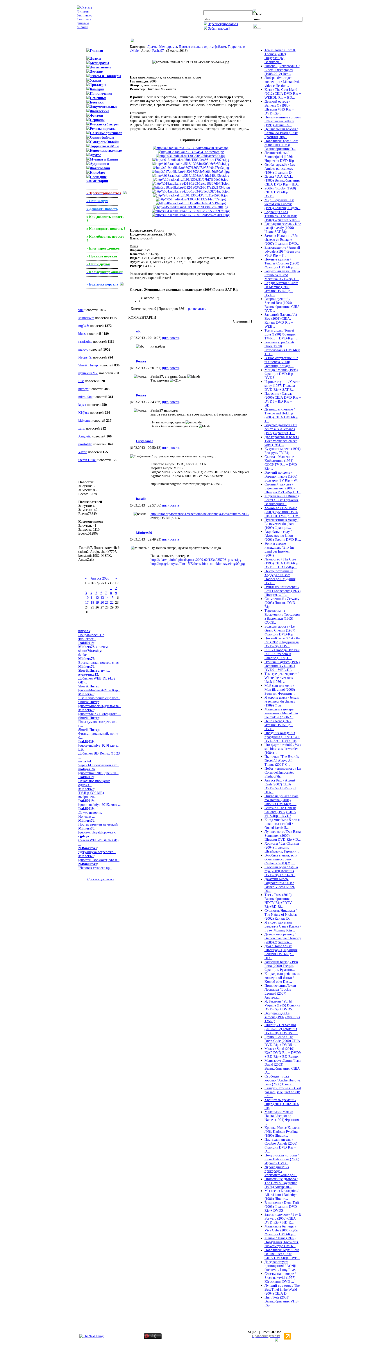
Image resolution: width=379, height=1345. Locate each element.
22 (112, 602)
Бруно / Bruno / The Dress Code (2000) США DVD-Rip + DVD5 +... (282, 1041)
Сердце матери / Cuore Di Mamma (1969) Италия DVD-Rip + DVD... (281, 289)
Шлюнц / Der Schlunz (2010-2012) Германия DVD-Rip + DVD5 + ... (281, 1029)
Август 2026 (100, 578)
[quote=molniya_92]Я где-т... (99, 745)
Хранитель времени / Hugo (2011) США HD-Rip (282, 1104)
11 (92, 597)
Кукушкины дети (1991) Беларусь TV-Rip (282, 451)
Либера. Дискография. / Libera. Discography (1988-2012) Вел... (282, 70)
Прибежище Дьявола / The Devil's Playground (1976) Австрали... (281, 1183)
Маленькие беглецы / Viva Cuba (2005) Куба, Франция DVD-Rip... (282, 1230)
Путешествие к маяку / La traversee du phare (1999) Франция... (282, 524)
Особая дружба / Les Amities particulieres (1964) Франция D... (280, 168)
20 (102, 602)
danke (82, 654)
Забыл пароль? (219, 28)
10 (87, 597)
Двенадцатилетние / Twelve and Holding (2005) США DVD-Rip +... (281, 415)
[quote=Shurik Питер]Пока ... (99, 714)
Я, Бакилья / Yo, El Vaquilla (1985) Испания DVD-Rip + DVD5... (282, 1005)
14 (107, 597)
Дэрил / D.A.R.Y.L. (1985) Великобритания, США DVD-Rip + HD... (282, 180)
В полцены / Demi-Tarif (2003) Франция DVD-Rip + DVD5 (282, 1206)
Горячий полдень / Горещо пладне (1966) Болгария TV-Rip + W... (282, 476)
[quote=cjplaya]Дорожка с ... (98, 832)
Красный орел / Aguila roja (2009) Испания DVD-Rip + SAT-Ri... (281, 871)
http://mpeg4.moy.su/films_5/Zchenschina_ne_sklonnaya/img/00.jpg (197, 563)
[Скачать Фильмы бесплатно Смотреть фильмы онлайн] (84, 27)
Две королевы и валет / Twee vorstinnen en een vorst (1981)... (282, 441)
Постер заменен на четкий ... (99, 824)
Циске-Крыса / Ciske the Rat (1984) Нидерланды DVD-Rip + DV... (282, 642)
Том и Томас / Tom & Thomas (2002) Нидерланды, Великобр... (280, 56)
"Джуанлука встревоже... (97, 852)
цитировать (170, 338)
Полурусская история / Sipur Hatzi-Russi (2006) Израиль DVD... (282, 1159)
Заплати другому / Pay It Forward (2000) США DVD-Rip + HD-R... (283, 1218)
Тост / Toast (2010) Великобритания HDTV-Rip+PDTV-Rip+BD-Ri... (279, 900)
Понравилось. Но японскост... (91, 637)
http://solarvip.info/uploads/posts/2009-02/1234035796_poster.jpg (195, 560)
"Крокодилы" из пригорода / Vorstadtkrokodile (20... (281, 1171)
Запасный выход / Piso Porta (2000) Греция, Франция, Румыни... (281, 966)
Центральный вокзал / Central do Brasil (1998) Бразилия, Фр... (281, 133)
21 (107, 602)
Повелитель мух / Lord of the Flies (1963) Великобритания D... (281, 145)
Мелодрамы (168, 46)
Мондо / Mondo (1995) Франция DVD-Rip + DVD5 (281, 374)
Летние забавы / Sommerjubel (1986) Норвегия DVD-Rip (279, 156)
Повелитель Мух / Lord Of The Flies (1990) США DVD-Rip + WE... (282, 1254)
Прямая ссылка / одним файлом (202, 46)
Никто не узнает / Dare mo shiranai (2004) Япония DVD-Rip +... (282, 800)
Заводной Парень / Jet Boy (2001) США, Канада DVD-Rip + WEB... (281, 320)
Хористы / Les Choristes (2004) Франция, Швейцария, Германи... (282, 847)
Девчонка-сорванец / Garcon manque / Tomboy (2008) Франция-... (283, 938)
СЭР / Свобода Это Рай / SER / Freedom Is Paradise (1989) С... (282, 654)
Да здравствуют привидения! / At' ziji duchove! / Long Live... (281, 1266)
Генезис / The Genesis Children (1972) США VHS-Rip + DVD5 (280, 812)
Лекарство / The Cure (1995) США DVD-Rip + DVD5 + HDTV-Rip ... (283, 563)
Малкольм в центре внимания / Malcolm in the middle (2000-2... (281, 713)
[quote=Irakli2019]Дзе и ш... (98, 773)
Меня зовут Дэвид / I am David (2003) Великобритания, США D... (282, 1066)
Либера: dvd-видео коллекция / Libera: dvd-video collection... (282, 81)
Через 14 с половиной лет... (98, 765)
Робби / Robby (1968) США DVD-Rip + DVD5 (280, 192)
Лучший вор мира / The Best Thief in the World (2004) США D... (282, 1289)
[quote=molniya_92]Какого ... (99, 804)
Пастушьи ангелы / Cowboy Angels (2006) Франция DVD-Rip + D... (281, 1145)
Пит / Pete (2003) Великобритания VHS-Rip (282, 1301)
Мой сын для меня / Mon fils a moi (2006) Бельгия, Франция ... (280, 689)
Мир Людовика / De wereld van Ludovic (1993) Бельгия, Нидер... (282, 204)
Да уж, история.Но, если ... (90, 814)
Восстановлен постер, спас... (99, 662)
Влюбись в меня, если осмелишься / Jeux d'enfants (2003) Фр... (281, 859)
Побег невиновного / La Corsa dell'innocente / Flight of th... (283, 772)
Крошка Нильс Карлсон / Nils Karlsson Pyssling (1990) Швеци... (282, 1131)
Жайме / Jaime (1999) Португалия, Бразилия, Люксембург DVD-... (282, 1242)
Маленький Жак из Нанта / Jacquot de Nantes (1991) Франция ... (282, 1118)
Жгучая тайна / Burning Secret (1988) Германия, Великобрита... (282, 500)
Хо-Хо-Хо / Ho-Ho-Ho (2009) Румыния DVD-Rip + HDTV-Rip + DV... (282, 512)
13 (102, 597)
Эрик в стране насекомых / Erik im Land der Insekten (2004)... (279, 549)
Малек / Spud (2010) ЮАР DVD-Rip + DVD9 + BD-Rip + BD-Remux (283, 1052)
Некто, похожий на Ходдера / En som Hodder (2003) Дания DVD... (280, 577)
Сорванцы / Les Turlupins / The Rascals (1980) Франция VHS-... (282, 216)
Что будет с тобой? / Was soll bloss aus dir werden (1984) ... (283, 749)
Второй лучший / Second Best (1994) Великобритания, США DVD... (282, 304)
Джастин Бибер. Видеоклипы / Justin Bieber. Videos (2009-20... (280, 885)
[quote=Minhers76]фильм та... (99, 706)
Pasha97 (158, 50)
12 (97, 597)
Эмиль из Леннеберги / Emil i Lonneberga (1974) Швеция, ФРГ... (282, 591)
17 (87, 602)
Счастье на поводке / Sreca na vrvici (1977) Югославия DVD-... (280, 1277)
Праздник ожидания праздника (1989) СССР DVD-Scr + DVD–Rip (282, 737)
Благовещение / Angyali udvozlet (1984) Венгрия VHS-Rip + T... (282, 251)
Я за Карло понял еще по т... (99, 698)
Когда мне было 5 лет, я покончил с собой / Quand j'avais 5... (282, 823)
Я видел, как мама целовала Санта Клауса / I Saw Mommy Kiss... (283, 926)
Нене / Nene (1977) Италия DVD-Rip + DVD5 (279, 725)
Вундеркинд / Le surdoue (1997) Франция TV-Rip (282, 1017)
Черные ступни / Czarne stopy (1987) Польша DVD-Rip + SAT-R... (282, 385)
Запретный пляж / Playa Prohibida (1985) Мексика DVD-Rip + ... (282, 275)
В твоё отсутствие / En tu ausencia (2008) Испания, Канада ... (281, 362)
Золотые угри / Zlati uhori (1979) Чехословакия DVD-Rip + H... (282, 348)
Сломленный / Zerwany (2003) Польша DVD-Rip (282, 602)
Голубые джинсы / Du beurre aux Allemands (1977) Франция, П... (281, 429)
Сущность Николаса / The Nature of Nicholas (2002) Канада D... (281, 914)
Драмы (152, 46)
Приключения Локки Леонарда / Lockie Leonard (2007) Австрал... (280, 991)
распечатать (197, 308)
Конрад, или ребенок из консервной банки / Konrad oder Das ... (282, 977)
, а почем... (94, 647)
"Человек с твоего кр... (95, 868)
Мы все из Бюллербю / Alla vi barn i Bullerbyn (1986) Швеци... (281, 1195)
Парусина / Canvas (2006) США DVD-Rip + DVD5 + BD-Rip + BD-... (283, 399)
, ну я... (94, 670)
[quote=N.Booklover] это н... (99, 860)
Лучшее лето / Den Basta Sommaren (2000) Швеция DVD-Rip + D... (283, 835)
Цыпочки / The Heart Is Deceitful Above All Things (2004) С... (282, 760)
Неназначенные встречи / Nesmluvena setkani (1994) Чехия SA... (283, 121)
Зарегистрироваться (223, 24)
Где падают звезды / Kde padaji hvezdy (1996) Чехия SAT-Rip (283, 228)
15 (112, 597)
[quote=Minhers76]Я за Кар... (99, 690)
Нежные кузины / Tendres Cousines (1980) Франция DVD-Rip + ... (282, 263)
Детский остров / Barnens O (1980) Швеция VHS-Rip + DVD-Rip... (279, 107)
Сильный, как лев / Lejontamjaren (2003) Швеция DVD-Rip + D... (283, 488)
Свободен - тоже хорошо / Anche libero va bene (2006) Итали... (282, 1080)
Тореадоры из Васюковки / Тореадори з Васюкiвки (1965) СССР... (282, 616)
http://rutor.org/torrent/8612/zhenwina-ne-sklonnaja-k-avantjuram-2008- (199, 514)
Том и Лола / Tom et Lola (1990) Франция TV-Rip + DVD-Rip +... (282, 334)
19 (97, 602)
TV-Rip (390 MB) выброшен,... (91, 795)
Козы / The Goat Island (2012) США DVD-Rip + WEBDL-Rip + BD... (283, 93)
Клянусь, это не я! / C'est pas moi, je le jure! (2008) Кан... (283, 1092)
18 (92, 602)
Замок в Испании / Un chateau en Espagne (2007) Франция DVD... (282, 239)
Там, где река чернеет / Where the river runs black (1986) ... (282, 677)
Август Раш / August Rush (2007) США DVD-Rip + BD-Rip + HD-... (280, 786)
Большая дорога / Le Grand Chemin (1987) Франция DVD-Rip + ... (282, 630)
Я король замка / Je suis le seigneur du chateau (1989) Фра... (282, 701)
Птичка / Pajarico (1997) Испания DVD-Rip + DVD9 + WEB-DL (282, 666)
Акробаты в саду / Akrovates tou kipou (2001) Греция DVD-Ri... (283, 535)
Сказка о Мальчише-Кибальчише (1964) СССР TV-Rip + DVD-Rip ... (281, 462)
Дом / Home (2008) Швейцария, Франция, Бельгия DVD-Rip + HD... (281, 952)
